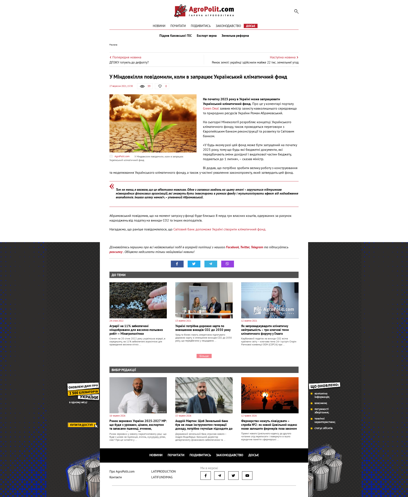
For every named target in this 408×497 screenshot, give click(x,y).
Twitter (244, 247)
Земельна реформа (235, 36)
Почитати (178, 26)
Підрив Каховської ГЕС (175, 36)
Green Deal (211, 108)
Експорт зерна (207, 36)
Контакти (115, 477)
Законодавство (228, 26)
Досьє (250, 26)
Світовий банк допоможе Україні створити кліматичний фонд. (219, 229)
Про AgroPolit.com (122, 471)
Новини (159, 26)
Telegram (257, 247)
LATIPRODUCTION (163, 471)
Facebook (232, 247)
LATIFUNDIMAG (162, 477)
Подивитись (201, 26)
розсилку (116, 252)
